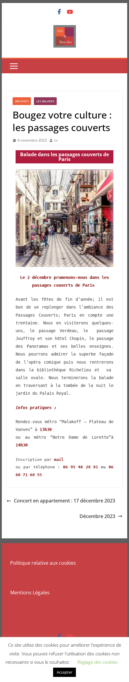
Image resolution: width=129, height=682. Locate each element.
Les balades (45, 101)
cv (56, 140)
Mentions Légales (30, 592)
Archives (21, 101)
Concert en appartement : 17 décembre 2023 (64, 500)
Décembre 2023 (97, 516)
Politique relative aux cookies (43, 563)
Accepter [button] (64, 672)
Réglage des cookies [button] (97, 662)
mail (59, 459)
